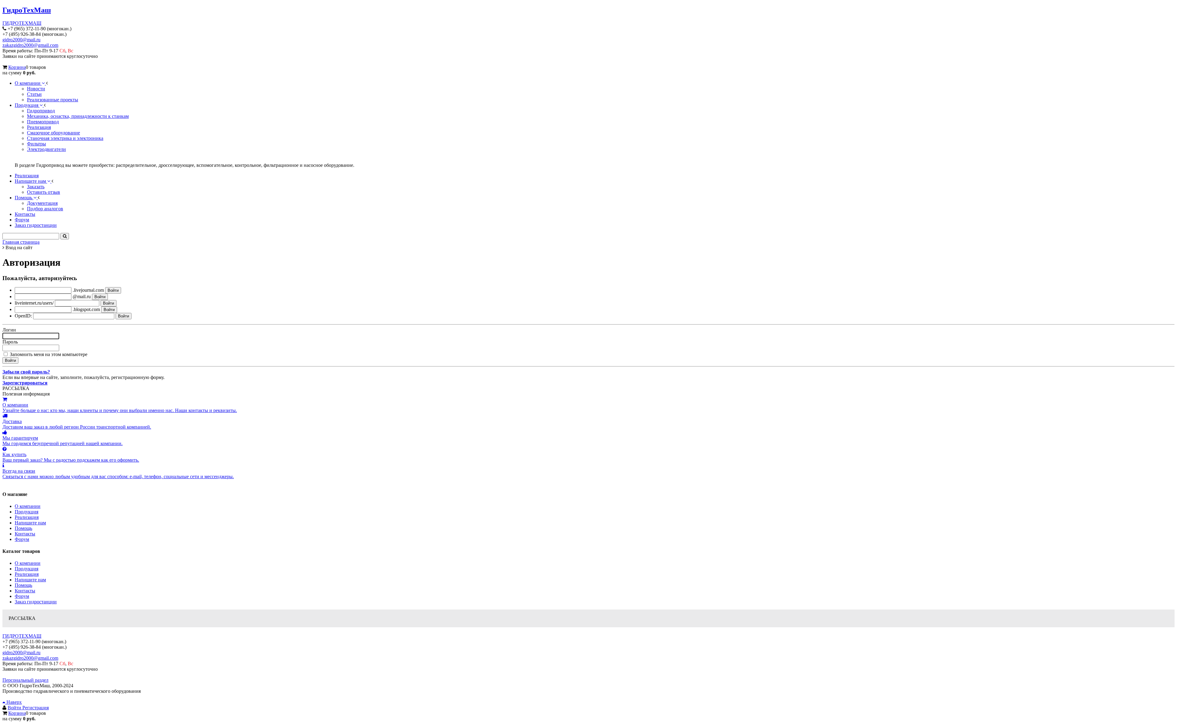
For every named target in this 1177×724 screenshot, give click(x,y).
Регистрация (35, 707)
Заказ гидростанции (36, 601)
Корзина (17, 67)
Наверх (13, 702)
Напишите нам (30, 522)
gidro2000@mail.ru (21, 39)
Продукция (26, 511)
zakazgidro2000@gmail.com (30, 45)
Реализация (27, 517)
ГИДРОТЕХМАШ (21, 23)
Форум (22, 539)
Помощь (23, 528)
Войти (15, 707)
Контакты (25, 533)
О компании (27, 506)
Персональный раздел (25, 680)
